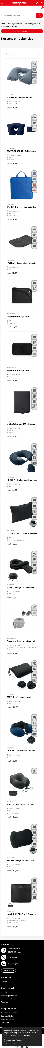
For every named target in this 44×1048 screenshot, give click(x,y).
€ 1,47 (12, 219)
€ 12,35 (12, 816)
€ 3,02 (12, 326)
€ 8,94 (12, 760)
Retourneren (5, 1002)
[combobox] (18, 15)
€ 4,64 (12, 490)
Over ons (4, 982)
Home (3, 23)
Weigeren (19, 1040)
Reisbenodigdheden (31, 23)
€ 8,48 (12, 653)
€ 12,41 (12, 870)
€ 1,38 (12, 163)
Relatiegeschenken (15, 23)
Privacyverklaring (7, 1019)
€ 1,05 (12, 107)
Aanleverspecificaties (9, 996)
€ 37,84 (12, 926)
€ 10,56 (12, 707)
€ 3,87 (12, 380)
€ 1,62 (12, 273)
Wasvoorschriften (7, 999)
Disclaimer (5, 1022)
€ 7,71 (12, 597)
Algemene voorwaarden (9, 1013)
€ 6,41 (12, 436)
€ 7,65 (12, 543)
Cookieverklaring (7, 1016)
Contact (4, 992)
